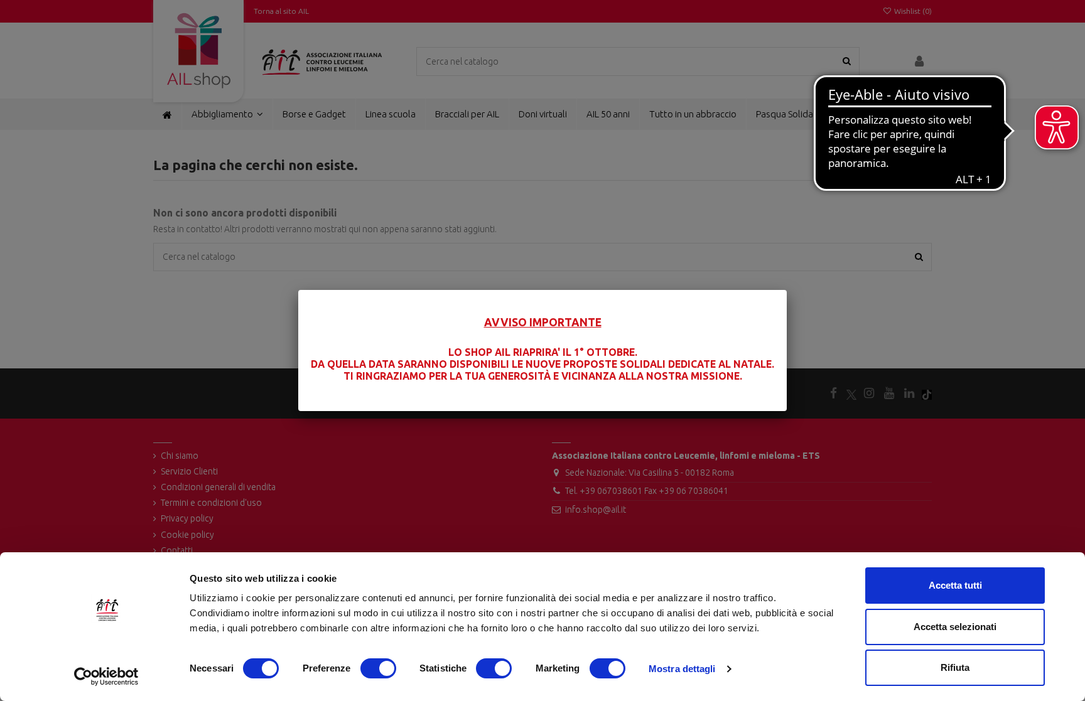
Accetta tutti (955, 585)
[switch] (378, 668)
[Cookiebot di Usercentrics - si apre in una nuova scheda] (106, 676)
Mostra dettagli (682, 668)
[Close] (786, 290)
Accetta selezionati (955, 626)
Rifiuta (955, 667)
